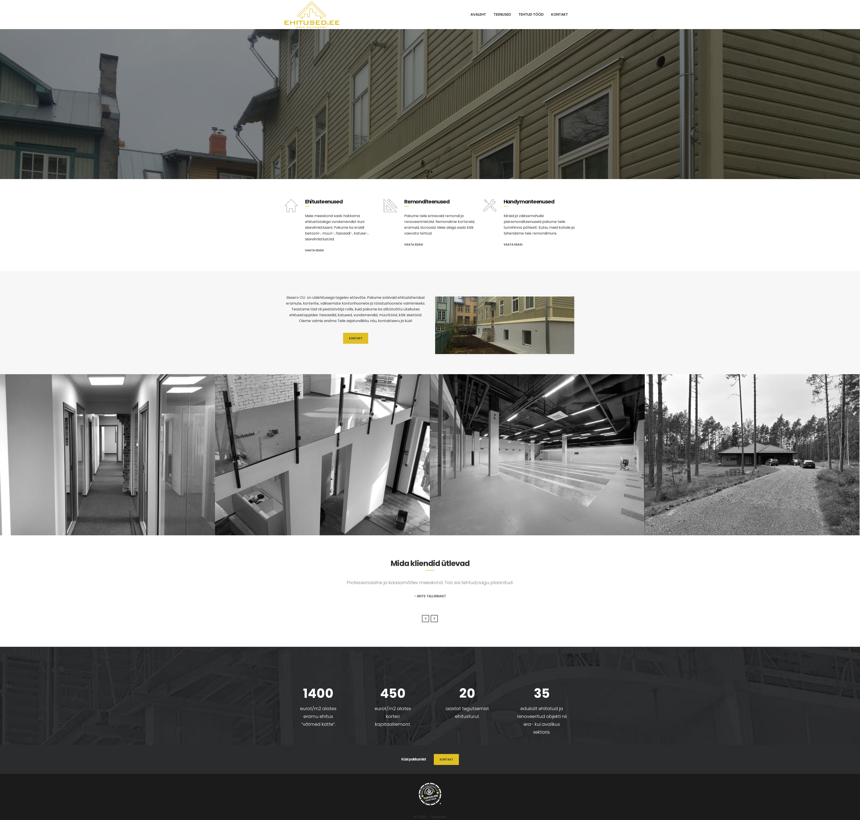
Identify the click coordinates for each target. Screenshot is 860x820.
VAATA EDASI (314, 250)
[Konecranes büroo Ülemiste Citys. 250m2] (107, 454)
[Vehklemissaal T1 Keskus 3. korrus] (537, 454)
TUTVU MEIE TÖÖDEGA (430, 148)
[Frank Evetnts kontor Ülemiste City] (322, 454)
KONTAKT (355, 338)
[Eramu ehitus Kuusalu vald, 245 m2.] (752, 454)
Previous (425, 618)
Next (434, 618)
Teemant (438, 817)
